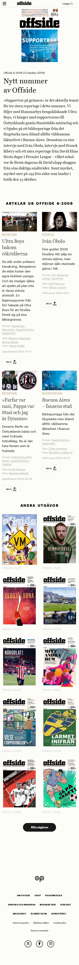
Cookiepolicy (59, 923)
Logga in (67, 3)
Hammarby (8, 329)
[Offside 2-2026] (19, 539)
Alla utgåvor (39, 827)
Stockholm (57, 278)
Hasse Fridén (17, 345)
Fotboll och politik (21, 457)
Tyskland (7, 464)
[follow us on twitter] (28, 943)
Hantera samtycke (40, 930)
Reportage (9, 234)
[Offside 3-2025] (59, 600)
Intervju (48, 234)
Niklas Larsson (57, 287)
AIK (53, 275)
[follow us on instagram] (50, 943)
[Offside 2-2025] (19, 661)
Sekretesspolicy (21, 923)
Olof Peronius (57, 283)
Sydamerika (48, 443)
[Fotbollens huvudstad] (59, 380)
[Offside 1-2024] (59, 783)
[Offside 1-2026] (59, 539)
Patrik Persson (16, 469)
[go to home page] (24, 3)
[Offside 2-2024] (19, 783)
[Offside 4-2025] (19, 600)
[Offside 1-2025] (59, 661)
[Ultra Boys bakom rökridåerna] (19, 221)
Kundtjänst (58, 914)
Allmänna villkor (41, 923)
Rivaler (5, 460)
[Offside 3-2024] (59, 722)
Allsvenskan (17, 325)
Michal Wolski (10, 342)
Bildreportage (52, 393)
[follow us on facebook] (39, 943)
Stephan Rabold (18, 473)
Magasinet (19, 914)
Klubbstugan (39, 914)
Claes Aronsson (58, 448)
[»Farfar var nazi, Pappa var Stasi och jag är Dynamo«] (19, 380)
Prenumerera (53, 895)
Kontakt (65, 905)
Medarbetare (48, 905)
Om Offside (23, 895)
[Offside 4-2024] (19, 722)
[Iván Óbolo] (59, 221)
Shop (38, 895)
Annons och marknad (21, 905)
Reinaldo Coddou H (60, 452)
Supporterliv (9, 333)
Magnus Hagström (19, 338)
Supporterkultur (25, 329)
